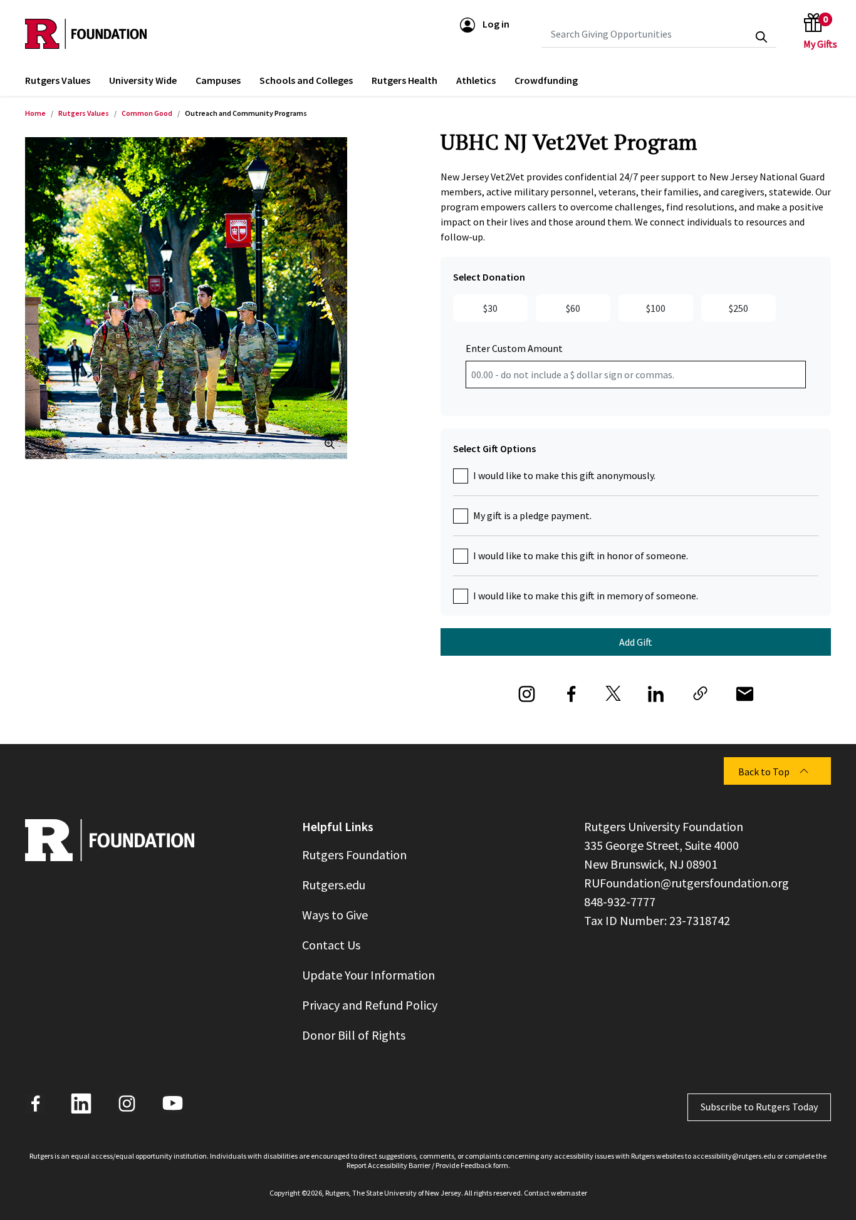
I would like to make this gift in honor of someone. (580, 555)
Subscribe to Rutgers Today (759, 1106)
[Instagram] (127, 1103)
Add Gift (635, 642)
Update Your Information (368, 975)
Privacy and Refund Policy (369, 1005)
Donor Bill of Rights (353, 1035)
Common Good (147, 113)
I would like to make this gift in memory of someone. (585, 595)
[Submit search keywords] (761, 36)
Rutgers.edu (333, 884)
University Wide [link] (143, 80)
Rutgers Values (83, 113)
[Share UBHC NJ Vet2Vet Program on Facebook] (571, 691)
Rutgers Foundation (354, 854)
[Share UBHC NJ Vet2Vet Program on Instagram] (526, 691)
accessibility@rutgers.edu (734, 1156)
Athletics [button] (476, 80)
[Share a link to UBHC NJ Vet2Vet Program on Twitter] (613, 691)
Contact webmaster (555, 1192)
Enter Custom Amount (514, 348)
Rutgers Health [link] (404, 80)
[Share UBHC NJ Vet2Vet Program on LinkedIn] (655, 691)
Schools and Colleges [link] (306, 80)
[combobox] (658, 34)
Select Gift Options (494, 448)
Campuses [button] (218, 80)
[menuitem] (57, 82)
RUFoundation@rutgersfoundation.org (686, 883)
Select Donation (489, 277)
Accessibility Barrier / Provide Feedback (430, 1165)
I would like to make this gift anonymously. (564, 475)
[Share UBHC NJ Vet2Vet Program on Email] (744, 691)
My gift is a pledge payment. (532, 515)
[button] (484, 24)
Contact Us (331, 945)
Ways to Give (335, 915)
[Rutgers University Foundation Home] (86, 34)
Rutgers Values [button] (57, 80)
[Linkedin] (81, 1103)
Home (35, 113)
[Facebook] (35, 1103)
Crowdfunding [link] (546, 80)
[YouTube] (172, 1103)
